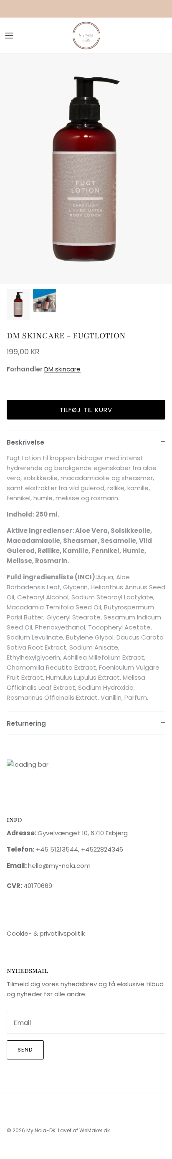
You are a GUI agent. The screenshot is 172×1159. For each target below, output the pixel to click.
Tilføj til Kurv (86, 409)
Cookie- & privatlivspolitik (46, 933)
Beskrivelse (25, 442)
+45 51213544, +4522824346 (78, 849)
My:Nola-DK (41, 1130)
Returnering (26, 723)
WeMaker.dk (94, 1130)
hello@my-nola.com (59, 865)
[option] (86, 169)
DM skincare (62, 369)
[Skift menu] (9, 35)
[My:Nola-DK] (86, 36)
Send (25, 1050)
